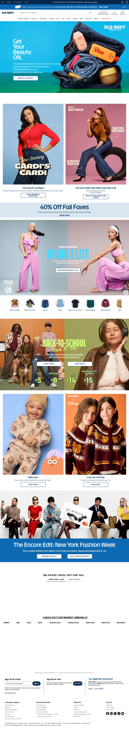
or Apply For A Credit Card (44, 716)
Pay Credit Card (41, 705)
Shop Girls (49, 364)
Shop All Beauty (25, 78)
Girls (63, 18)
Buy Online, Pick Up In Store (13, 718)
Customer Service (10, 705)
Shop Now (33, 484)
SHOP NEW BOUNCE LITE (68, 270)
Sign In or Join (88, 2)
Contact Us (109, 705)
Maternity (88, 18)
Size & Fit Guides (9, 716)
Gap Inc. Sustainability (80, 712)
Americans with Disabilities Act (13, 725)
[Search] (90, 12)
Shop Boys (80, 364)
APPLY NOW (103, 7)
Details (95, 2)
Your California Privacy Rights (53, 723)
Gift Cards (8, 714)
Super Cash (77, 716)
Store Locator (110, 707)
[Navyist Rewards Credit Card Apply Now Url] (64, 7)
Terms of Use (67, 723)
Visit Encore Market (80, 556)
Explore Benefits (41, 709)
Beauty (96, 18)
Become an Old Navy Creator (82, 714)
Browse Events (49, 556)
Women (51, 18)
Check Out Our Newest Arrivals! (65, 617)
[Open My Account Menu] (122, 2)
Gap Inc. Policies (56, 725)
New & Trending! (23, 18)
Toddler (74, 18)
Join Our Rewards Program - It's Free (47, 714)
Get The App (109, 709)
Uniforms (34, 18)
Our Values (77, 709)
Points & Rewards (41, 707)
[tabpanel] (64, 585)
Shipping (7, 707)
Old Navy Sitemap (79, 705)
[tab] (56, 579)
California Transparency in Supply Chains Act (37, 725)
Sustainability (76, 723)
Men (58, 18)
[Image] (64, 57)
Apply (90, 688)
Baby (81, 18)
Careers (76, 707)
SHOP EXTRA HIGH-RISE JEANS (96, 196)
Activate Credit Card (42, 712)
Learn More (99, 688)
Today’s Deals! (106, 18)
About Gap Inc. (86, 723)
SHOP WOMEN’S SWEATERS (33, 195)
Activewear (43, 18)
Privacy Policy (10, 693)
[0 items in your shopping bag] (127, 2)
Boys (68, 18)
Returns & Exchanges (11, 709)
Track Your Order (9, 712)
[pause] (126, 292)
